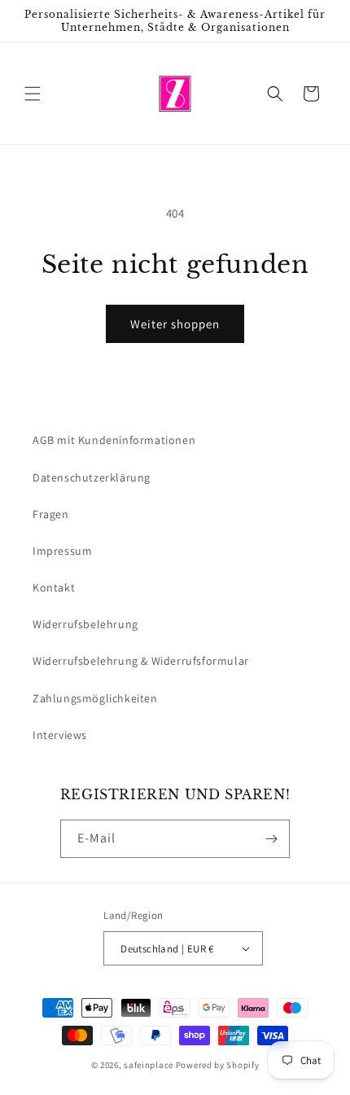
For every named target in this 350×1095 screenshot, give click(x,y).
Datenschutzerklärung (92, 477)
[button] (32, 94)
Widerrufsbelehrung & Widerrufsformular (141, 660)
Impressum (62, 550)
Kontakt (54, 587)
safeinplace (148, 1065)
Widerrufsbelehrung (85, 624)
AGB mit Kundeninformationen (114, 440)
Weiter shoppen (175, 324)
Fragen (51, 514)
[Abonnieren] (271, 839)
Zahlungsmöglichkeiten (95, 698)
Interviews (60, 735)
